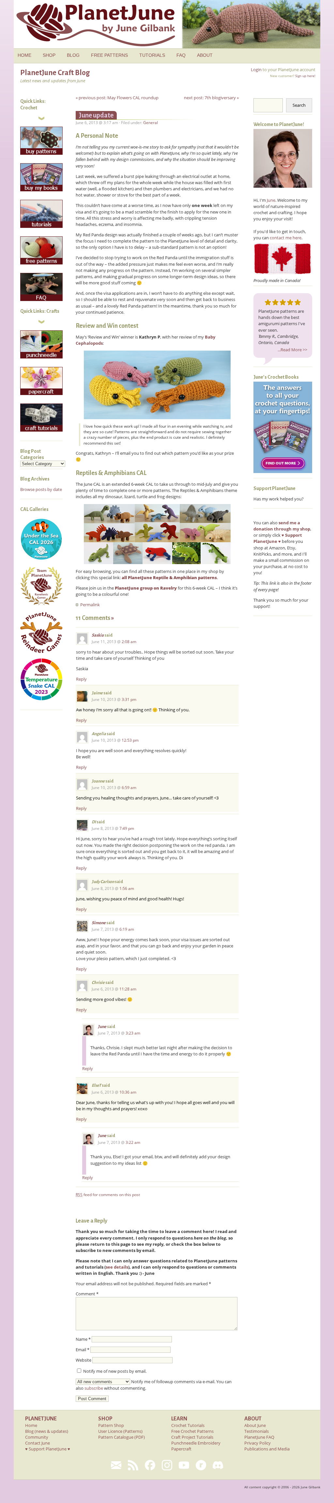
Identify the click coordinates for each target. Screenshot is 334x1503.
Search (299, 105)
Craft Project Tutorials (192, 1437)
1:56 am (126, 888)
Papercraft (181, 1449)
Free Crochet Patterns (192, 1431)
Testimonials (256, 1431)
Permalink (90, 605)
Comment (87, 1294)
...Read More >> (292, 350)
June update (96, 115)
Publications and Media (267, 1449)
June (102, 1026)
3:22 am (133, 1142)
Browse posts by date (41, 489)
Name (83, 1339)
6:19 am (126, 929)
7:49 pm (126, 828)
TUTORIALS (152, 55)
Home (31, 1425)
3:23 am (133, 1033)
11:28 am (127, 989)
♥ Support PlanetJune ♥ (47, 1449)
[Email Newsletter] (116, 1465)
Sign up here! (305, 75)
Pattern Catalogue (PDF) (121, 1437)
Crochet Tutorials (188, 1425)
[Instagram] (167, 1465)
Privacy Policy (257, 1443)
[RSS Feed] (133, 1465)
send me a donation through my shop (281, 526)
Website (83, 1360)
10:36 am (127, 1092)
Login (256, 69)
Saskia (98, 635)
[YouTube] (184, 1465)
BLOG (73, 55)
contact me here (285, 238)
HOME (24, 55)
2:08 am (129, 641)
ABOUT (205, 55)
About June (255, 1425)
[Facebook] (150, 1465)
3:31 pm (129, 699)
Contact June (37, 1443)
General (150, 122)
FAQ (181, 55)
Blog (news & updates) (46, 1431)
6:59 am (129, 787)
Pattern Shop (111, 1425)
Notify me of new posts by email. (114, 1371)
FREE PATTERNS (109, 55)
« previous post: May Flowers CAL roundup (117, 98)
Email (82, 1350)
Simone (99, 923)
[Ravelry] (201, 1465)
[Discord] (218, 1465)
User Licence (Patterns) (120, 1431)
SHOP (49, 55)
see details (117, 1267)
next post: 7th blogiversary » (211, 98)
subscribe (93, 1388)
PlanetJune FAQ (259, 1437)
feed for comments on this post (108, 1194)
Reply (81, 679)
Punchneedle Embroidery (195, 1443)
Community (36, 1437)
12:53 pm (130, 740)
